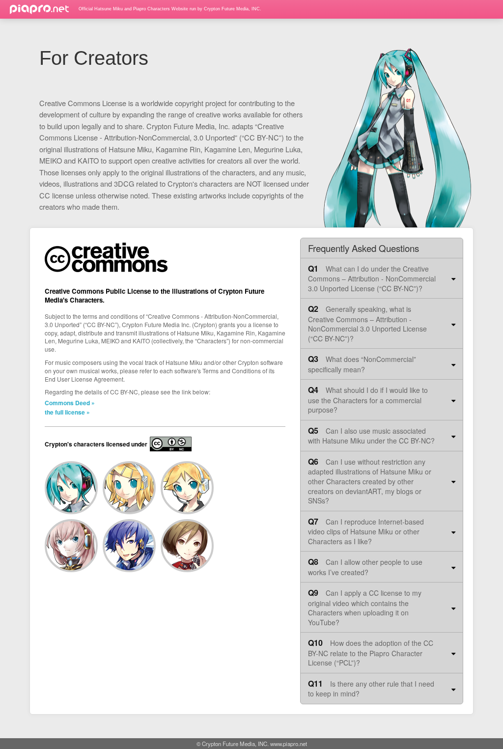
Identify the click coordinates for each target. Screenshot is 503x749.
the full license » (67, 412)
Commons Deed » (70, 402)
